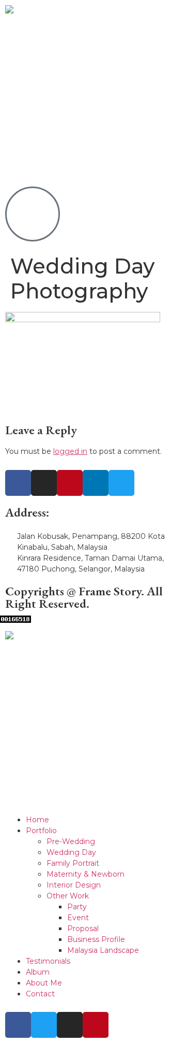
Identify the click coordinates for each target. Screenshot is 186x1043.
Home (37, 819)
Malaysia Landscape (103, 950)
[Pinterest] (70, 483)
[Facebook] (18, 483)
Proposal (83, 928)
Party (77, 906)
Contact (40, 993)
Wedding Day (71, 852)
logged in (70, 451)
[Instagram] (44, 483)
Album (38, 972)
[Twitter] (121, 483)
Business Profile (96, 939)
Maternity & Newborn (86, 874)
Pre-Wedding (71, 841)
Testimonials (48, 961)
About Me (44, 983)
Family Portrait (73, 863)
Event (78, 917)
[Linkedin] (96, 483)
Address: (27, 512)
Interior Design (74, 885)
